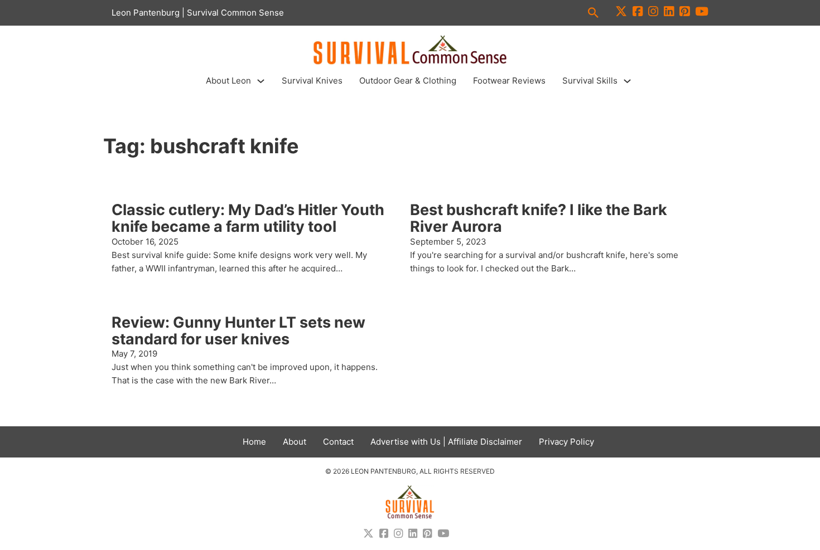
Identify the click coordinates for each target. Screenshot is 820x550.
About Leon (228, 80)
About (294, 441)
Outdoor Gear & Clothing (407, 80)
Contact (338, 441)
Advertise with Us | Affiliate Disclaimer (446, 441)
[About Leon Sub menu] (261, 81)
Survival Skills (590, 80)
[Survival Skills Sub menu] (627, 81)
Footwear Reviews (509, 80)
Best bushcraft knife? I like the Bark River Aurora (538, 218)
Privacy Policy (566, 441)
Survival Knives (312, 80)
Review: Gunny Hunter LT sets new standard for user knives (238, 330)
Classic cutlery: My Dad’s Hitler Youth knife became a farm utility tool (248, 218)
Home (254, 441)
